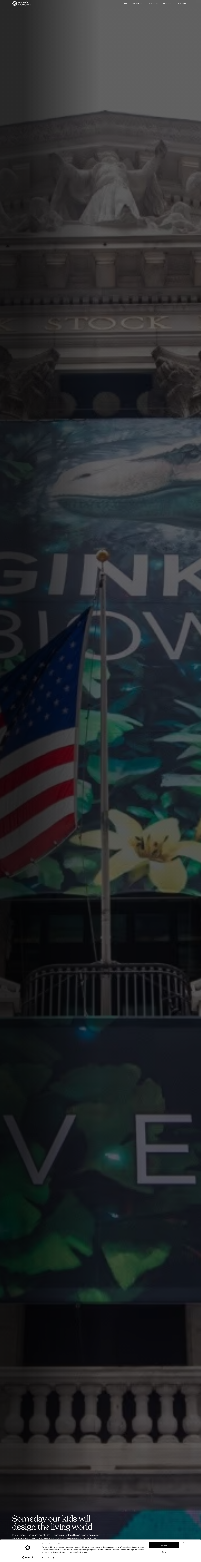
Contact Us (182, 3)
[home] (21, 3)
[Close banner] (183, 1542)
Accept (164, 1545)
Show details (46, 1558)
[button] (133, 3)
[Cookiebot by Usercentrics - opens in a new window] (28, 1557)
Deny (164, 1552)
